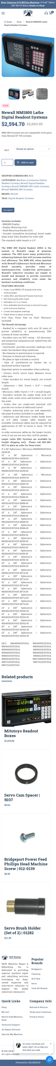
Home (9, 22)
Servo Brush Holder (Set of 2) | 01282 (22, 930)
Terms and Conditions (40, 1012)
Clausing (35, 974)
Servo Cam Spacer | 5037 (22, 797)
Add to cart (27, 162)
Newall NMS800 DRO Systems (17, 189)
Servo (34, 983)
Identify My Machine (12, 1034)
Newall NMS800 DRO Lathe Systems (30, 186)
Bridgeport (36, 969)
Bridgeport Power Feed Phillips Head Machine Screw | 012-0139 (26, 864)
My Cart (5, 1012)
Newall (14, 193)
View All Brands (39, 988)
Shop (19, 22)
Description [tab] (8, 210)
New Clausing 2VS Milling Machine (20, 2)
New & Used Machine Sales (12, 1018)
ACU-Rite (35, 978)
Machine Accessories (28, 180)
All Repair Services (11, 1029)
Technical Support (11, 1024)
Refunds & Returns (39, 1007)
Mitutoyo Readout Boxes (21, 733)
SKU (6, 150)
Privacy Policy (37, 1016)
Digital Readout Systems (21, 198)
